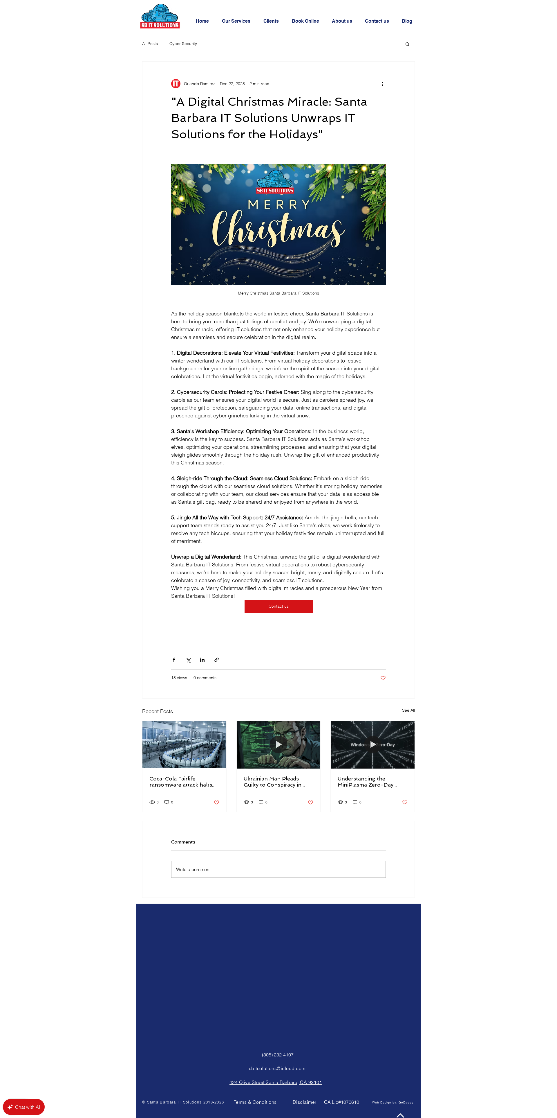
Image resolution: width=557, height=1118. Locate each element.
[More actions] (382, 83)
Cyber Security (183, 43)
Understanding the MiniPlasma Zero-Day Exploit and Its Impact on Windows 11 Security (369, 782)
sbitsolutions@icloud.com (277, 1068)
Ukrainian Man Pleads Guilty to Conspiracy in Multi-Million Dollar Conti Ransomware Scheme (276, 782)
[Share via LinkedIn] (202, 660)
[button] (407, 44)
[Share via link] (216, 660)
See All (408, 710)
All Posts (150, 43)
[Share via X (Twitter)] (188, 660)
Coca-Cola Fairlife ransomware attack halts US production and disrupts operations (180, 782)
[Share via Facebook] (174, 660)
